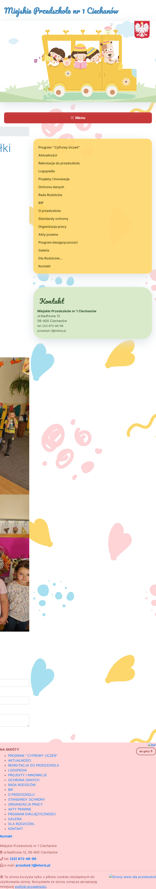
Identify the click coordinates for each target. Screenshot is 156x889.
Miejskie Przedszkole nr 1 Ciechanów (61, 10)
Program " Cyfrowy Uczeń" (59, 147)
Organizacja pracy (52, 226)
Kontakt (44, 266)
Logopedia (46, 171)
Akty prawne (48, 234)
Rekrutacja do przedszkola (59, 163)
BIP (40, 203)
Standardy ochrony (53, 219)
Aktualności (47, 155)
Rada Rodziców (50, 195)
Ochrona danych (51, 187)
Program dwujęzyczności (58, 242)
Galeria (43, 250)
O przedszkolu (49, 211)
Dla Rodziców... (50, 258)
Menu (80, 118)
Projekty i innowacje (53, 179)
